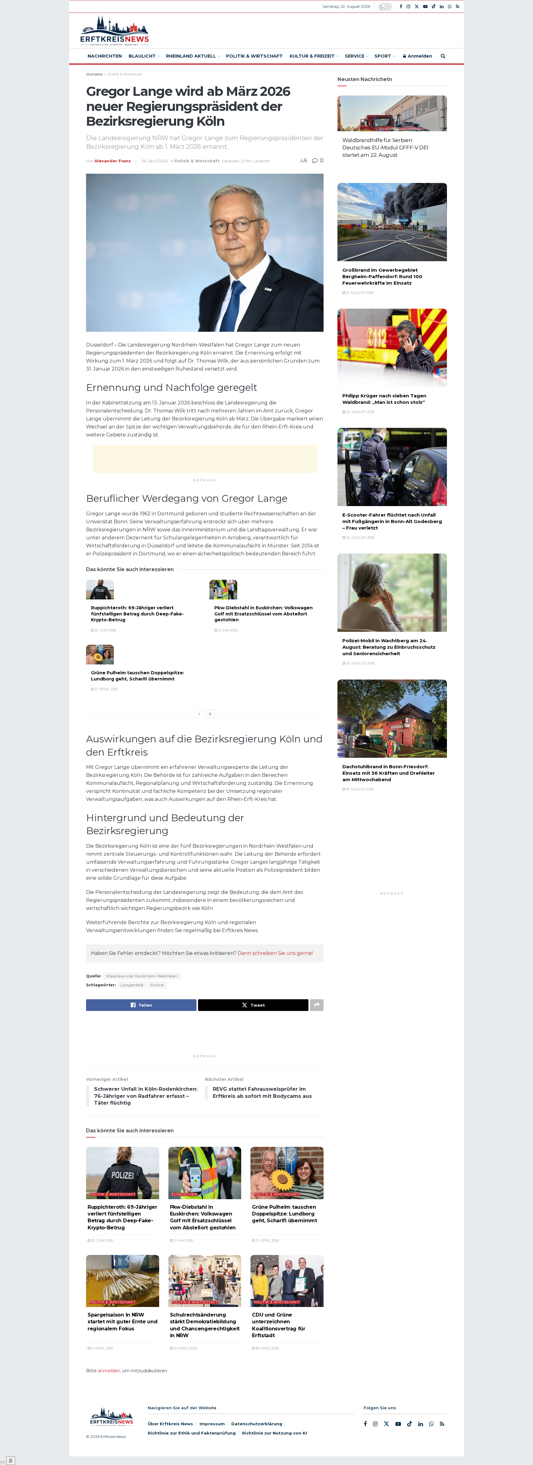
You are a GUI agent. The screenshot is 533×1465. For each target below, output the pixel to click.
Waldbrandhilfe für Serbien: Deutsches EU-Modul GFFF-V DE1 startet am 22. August (385, 147)
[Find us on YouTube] (425, 6)
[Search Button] (443, 56)
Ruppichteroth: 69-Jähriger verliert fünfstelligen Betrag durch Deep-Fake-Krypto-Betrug (137, 614)
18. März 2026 (267, 1348)
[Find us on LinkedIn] (442, 6)
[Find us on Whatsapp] (450, 6)
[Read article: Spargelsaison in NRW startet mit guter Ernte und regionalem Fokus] (122, 1281)
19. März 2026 (185, 1348)
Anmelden (419, 56)
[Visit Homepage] (114, 30)
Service (354, 56)
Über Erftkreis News (170, 1423)
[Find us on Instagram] (408, 6)
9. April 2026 (101, 1348)
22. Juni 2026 (105, 630)
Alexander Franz (112, 160)
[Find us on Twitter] (417, 6)
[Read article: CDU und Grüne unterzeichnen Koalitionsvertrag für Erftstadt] (287, 1281)
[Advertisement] (311, 29)
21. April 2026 (106, 689)
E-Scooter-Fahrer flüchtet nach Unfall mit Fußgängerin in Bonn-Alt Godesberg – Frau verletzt (392, 521)
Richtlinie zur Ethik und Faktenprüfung (192, 1433)
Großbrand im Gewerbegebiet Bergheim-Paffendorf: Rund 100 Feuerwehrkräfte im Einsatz (382, 276)
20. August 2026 (359, 412)
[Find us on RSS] (457, 6)
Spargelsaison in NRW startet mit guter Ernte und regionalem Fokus (122, 1322)
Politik (157, 985)
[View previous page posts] (199, 714)
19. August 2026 (359, 789)
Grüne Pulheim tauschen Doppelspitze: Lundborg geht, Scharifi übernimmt (137, 676)
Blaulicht (142, 56)
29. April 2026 (154, 160)
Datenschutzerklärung (256, 1423)
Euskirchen (184, 1194)
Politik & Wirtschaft (254, 56)
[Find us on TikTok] (434, 6)
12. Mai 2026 (227, 630)
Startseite (94, 74)
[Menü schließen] (2, 1462)
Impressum (212, 1423)
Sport (382, 56)
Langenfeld (132, 985)
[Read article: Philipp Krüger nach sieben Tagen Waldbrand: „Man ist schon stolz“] (392, 348)
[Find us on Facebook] (401, 6)
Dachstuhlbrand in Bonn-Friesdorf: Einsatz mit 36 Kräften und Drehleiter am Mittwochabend (388, 773)
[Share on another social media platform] (317, 1005)
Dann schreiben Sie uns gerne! (275, 953)
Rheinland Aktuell (191, 56)
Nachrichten (105, 56)
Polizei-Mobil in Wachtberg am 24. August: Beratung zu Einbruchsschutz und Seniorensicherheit (389, 647)
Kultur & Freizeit (312, 56)
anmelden (109, 1371)
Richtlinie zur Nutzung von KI (274, 1433)
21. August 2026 (359, 292)
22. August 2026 (359, 165)
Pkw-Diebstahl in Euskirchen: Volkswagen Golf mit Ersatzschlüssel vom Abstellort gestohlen (263, 614)
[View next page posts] (210, 714)
